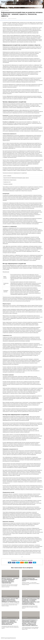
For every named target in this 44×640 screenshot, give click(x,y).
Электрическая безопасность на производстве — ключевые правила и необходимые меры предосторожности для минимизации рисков (10, 622)
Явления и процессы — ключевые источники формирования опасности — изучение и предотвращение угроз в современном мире (10, 581)
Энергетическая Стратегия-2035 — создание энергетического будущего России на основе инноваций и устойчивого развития (10, 600)
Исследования (13, 18)
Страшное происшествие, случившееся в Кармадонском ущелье (29, 579)
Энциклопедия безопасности (11, 2)
